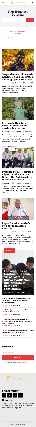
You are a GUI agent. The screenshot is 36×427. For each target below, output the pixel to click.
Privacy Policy (24, 362)
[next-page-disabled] (11, 37)
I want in (17, 358)
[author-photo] (13, 83)
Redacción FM (8, 292)
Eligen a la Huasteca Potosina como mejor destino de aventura (14, 125)
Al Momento (6, 83)
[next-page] (6, 340)
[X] (15, 395)
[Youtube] (20, 395)
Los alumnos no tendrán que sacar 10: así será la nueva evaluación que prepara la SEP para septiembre (17, 280)
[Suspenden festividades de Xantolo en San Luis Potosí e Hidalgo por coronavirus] (18, 60)
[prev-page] (8, 37)
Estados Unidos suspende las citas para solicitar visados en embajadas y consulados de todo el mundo (17, 321)
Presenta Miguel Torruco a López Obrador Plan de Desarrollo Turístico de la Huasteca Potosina (17, 175)
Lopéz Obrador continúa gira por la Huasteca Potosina (16, 226)
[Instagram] (9, 395)
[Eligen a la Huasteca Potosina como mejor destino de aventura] (18, 108)
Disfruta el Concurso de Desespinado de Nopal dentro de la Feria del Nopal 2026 (18, 331)
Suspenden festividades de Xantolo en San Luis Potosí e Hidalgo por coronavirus (18, 77)
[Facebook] (4, 395)
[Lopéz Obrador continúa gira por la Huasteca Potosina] (18, 209)
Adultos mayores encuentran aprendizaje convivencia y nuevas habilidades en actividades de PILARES (16, 300)
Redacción (18, 83)
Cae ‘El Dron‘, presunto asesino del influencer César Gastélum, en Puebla (17, 311)
